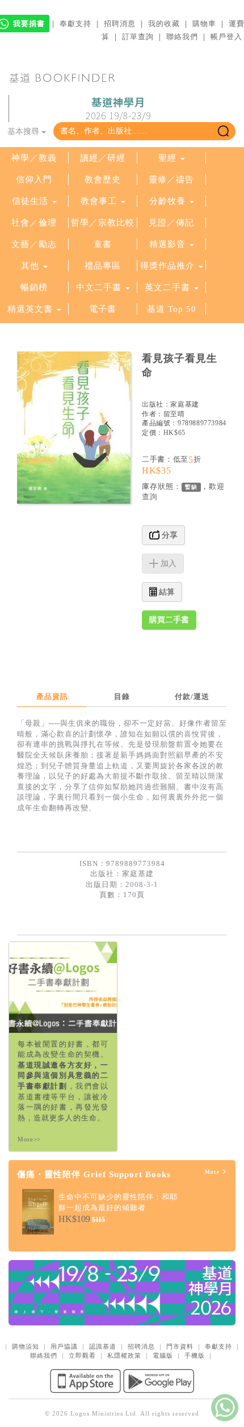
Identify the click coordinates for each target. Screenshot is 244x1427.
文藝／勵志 (34, 244)
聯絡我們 (182, 36)
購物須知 (25, 1346)
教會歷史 (103, 179)
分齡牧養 (167, 201)
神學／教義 (34, 157)
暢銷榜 (34, 287)
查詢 (150, 496)
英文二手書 (169, 287)
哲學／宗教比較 (102, 222)
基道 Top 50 (171, 308)
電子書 (102, 308)
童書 (103, 244)
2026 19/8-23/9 (118, 109)
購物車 (204, 23)
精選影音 (167, 244)
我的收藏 (164, 23)
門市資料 (179, 1346)
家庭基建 (184, 404)
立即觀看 (82, 1355)
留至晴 (174, 414)
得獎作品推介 (167, 265)
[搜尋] (223, 131)
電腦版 (163, 1355)
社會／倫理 (34, 222)
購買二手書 (169, 620)
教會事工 (99, 201)
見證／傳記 (171, 222)
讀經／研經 (102, 157)
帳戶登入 (226, 36)
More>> (29, 1139)
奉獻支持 (75, 23)
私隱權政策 (124, 1355)
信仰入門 (34, 179)
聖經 (167, 157)
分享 (168, 535)
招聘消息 (120, 23)
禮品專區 (103, 265)
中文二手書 (100, 287)
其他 (30, 265)
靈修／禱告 (171, 179)
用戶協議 (64, 1346)
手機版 (194, 1355)
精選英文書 (31, 308)
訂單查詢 (138, 36)
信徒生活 (30, 201)
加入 (167, 563)
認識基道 (102, 1346)
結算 (166, 592)
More (213, 1172)
